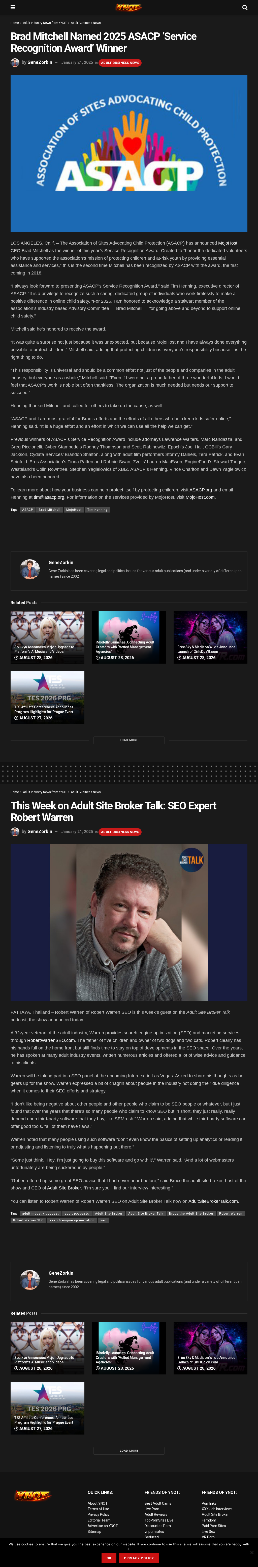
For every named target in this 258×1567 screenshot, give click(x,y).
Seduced (152, 1537)
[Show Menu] (13, 7)
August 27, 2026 (35, 718)
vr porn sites (154, 1532)
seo (103, 1220)
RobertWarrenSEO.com (51, 1040)
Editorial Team (99, 1520)
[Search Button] (244, 7)
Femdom (209, 1520)
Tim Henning (97, 510)
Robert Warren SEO (28, 1220)
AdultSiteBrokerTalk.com (213, 1201)
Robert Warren (230, 1213)
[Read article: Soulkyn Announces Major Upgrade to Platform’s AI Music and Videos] (47, 637)
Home (15, 23)
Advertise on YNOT (103, 1526)
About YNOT (98, 1503)
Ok (109, 1558)
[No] (251, 1552)
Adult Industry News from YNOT (45, 23)
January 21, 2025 (77, 62)
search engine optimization (72, 1220)
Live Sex (208, 1532)
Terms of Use (98, 1509)
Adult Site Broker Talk (145, 1213)
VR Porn (208, 1537)
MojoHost (227, 243)
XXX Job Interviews (217, 1509)
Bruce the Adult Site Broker (191, 1213)
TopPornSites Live (159, 1520)
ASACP (27, 510)
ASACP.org (200, 489)
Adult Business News (86, 23)
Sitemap (94, 1532)
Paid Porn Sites (214, 1526)
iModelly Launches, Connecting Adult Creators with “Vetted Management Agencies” (125, 646)
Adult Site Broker (64, 1187)
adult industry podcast (40, 1213)
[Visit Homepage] (129, 8)
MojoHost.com (200, 497)
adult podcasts (77, 1213)
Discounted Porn (158, 1526)
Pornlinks (209, 1503)
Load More (129, 740)
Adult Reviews (156, 1514)
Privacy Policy (98, 1514)
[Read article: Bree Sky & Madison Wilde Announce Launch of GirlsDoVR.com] (210, 637)
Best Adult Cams (158, 1503)
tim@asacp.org (49, 497)
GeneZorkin (39, 62)
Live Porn (152, 1509)
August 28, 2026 (35, 657)
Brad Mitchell (49, 510)
